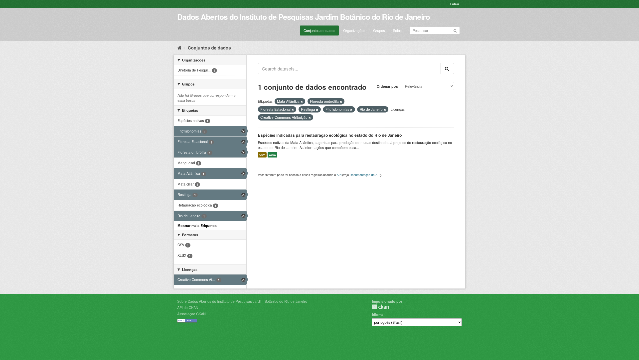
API (339, 174)
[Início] (179, 47)
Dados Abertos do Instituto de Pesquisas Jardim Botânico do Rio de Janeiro (303, 16)
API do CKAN (187, 307)
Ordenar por (387, 86)
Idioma (377, 314)
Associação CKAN (191, 313)
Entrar (454, 4)
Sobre (397, 30)
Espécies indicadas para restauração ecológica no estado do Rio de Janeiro (330, 135)
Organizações (354, 30)
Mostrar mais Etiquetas (197, 225)
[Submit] (455, 30)
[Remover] (302, 102)
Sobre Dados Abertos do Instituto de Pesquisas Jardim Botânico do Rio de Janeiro (242, 301)
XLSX (272, 155)
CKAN (380, 307)
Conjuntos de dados (319, 30)
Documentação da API (365, 174)
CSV (262, 155)
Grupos (379, 30)
